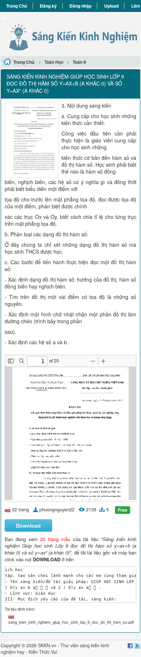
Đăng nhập (80, 6)
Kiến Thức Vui (43, 652)
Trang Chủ (16, 6)
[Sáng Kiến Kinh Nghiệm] (70, 33)
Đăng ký (48, 6)
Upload (111, 6)
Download (28, 525)
